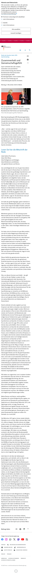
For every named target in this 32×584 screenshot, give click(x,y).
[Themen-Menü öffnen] (25, 50)
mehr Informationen (8, 19)
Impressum (4, 558)
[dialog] (16, 19)
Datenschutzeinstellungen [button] (8, 560)
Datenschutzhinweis (13, 558)
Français (9, 554)
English (3, 554)
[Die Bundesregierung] (5, 48)
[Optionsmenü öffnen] (28, 63)
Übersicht (23, 558)
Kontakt (3, 544)
